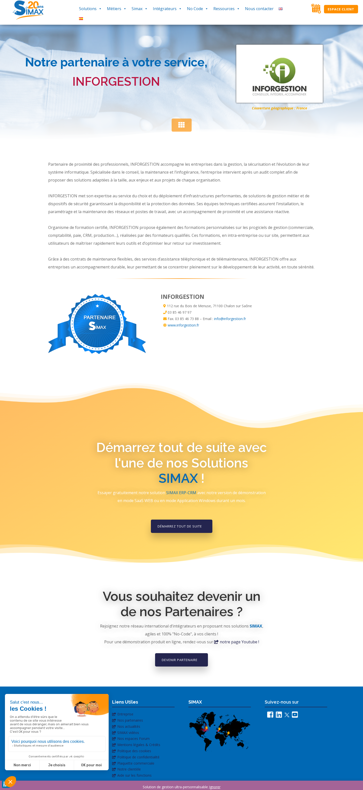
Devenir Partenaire (180, 660)
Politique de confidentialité (138, 757)
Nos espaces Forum (133, 738)
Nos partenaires (130, 720)
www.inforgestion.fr (183, 325)
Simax (137, 8)
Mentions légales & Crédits (138, 744)
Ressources (224, 8)
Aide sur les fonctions (134, 775)
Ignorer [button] (215, 787)
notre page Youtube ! (239, 642)
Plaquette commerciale (135, 763)
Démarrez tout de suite (180, 526)
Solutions (88, 8)
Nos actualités (128, 726)
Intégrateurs (165, 8)
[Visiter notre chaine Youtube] (293, 715)
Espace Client (341, 9)
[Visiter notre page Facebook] (269, 715)
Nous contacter (259, 8)
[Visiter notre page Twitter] (285, 715)
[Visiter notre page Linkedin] (277, 715)
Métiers (114, 8)
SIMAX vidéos (128, 732)
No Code (195, 8)
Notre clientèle (129, 769)
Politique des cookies (134, 751)
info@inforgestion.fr (230, 318)
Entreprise (125, 714)
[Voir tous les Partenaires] (182, 125)
